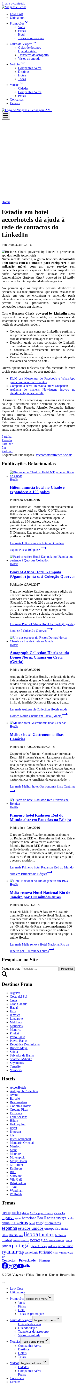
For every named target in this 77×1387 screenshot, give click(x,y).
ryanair (10, 1252)
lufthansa (60, 1235)
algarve (8, 1217)
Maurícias (16, 1026)
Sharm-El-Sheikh (21, 1059)
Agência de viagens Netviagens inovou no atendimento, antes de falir (42, 391)
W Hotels (16, 1194)
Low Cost (16, 14)
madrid (7, 1240)
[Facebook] (5, 1267)
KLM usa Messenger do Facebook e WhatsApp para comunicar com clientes (42, 380)
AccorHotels (18, 1087)
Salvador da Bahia (22, 1055)
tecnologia (31, 1252)
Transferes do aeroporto (33, 55)
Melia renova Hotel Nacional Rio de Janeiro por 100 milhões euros (40, 894)
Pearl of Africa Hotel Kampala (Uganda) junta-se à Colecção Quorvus (42, 574)
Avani (14, 1095)
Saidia (14, 1051)
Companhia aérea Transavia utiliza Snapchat (38, 386)
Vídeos (14, 1363)
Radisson (16, 1168)
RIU (13, 1172)
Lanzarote (16, 1018)
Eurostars (16, 1113)
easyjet (42, 1222)
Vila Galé (16, 1179)
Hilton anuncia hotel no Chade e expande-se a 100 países (37, 489)
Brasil (41, 1218)
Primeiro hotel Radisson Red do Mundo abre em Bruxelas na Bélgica (40, 817)
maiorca (17, 1240)
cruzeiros (19, 1222)
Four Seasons (18, 1117)
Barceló (15, 1098)
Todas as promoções (31, 38)
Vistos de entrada (29, 58)
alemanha (59, 1213)
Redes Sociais (62, 455)
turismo (45, 1252)
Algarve (15, 993)
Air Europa (35, 1213)
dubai (32, 1223)
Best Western (18, 1102)
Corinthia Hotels (20, 1106)
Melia (13, 1150)
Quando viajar (27, 51)
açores (18, 1218)
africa (25, 1213)
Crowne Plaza (19, 1109)
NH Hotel (16, 1164)
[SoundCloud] (27, 1267)
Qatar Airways (39, 1246)
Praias (22, 95)
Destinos (23, 71)
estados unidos (31, 1228)
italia (20, 1235)
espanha (9, 1228)
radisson (52, 1246)
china (6, 1223)
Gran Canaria (18, 1004)
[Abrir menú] (6, 116)
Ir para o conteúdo (13, 3)
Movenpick (17, 1157)
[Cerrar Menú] (3, 1282)
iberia (13, 1235)
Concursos (17, 99)
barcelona (29, 1218)
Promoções (17, 1298)
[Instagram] (15, 1267)
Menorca (15, 1029)
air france (47, 1213)
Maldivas (16, 1022)
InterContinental (20, 1139)
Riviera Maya (19, 1048)
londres (46, 1234)
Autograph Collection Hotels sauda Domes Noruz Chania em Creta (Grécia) (39, 657)
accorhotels (44, 455)
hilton (5, 1235)
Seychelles (17, 1062)
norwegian (39, 1240)
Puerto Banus (18, 1040)
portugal (21, 1245)
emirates (54, 1223)
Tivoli (13, 1187)
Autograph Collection (24, 1091)
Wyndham (16, 1190)
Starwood (16, 1175)
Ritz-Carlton (18, 1183)
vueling (63, 1252)
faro (57, 1228)
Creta (13, 1000)
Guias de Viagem (21, 1320)
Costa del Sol (18, 996)
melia (25, 1240)
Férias (22, 30)
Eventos (15, 103)
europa (49, 1228)
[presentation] (42, 474)
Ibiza (13, 1011)
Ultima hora (17, 17)
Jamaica (15, 1015)
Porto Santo (17, 1037)
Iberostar (15, 1131)
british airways (56, 1218)
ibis (12, 1135)
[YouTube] (21, 1267)
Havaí (14, 1007)
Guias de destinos (29, 47)
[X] (10, 1267)
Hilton (14, 1120)
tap (21, 1252)
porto (6, 1245)
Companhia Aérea (29, 68)
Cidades (23, 88)
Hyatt (13, 1128)
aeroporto (11, 1212)
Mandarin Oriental (22, 1142)
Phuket (14, 1033)
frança (64, 1228)
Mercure (15, 1153)
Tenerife (15, 1066)
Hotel (21, 34)
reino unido (65, 1246)
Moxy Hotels (18, 1161)
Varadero (16, 1070)
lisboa (31, 1234)
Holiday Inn (17, 1124)
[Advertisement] (38, 160)
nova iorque (56, 1240)
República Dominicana (25, 1044)
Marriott (15, 1146)
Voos (21, 27)
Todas (22, 79)
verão (56, 1252)
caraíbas (70, 1218)
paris (68, 1240)
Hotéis (22, 75)
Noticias (15, 1341)
